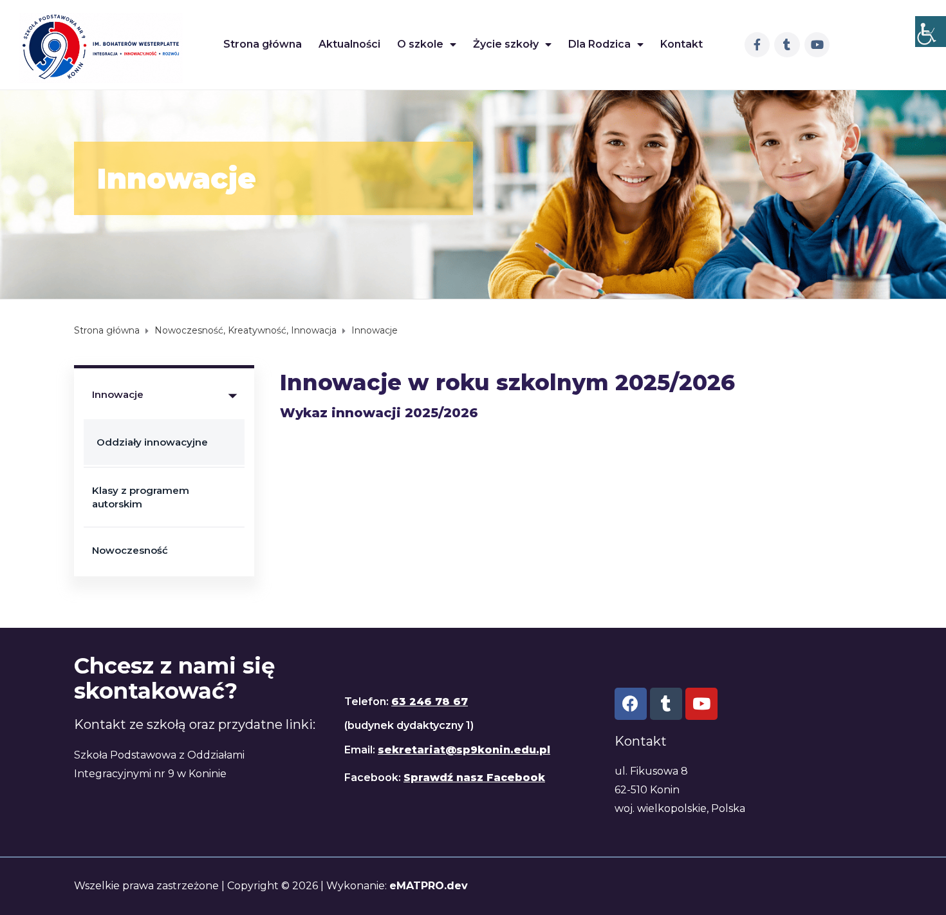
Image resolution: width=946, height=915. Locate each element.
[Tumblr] (787, 45)
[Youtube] (817, 45)
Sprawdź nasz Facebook (474, 777)
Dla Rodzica (599, 44)
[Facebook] (631, 704)
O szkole (420, 44)
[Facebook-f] (757, 45)
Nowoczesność (130, 550)
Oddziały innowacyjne (152, 442)
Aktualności (349, 44)
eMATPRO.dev (428, 886)
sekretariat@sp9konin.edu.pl (464, 750)
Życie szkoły (506, 44)
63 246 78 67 (429, 701)
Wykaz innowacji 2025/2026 (379, 412)
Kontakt (681, 44)
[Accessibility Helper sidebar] (930, 31)
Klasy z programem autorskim (140, 497)
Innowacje (118, 394)
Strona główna (262, 44)
